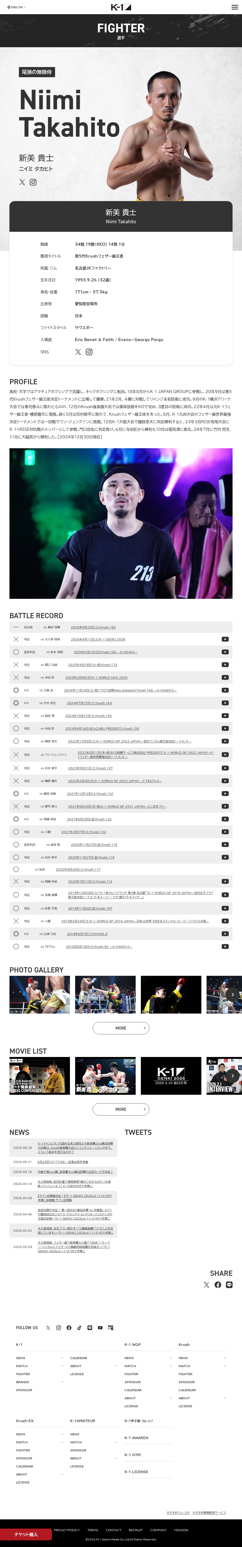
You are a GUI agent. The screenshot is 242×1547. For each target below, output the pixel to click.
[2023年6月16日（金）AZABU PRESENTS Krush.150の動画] (225, 728)
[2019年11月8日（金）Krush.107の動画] (225, 908)
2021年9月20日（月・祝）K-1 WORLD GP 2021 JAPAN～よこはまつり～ (117, 806)
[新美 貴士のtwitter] (22, 182)
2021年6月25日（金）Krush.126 (89, 819)
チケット (26, 1534)
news (20, 1358)
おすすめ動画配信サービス (209, 1512)
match (22, 1366)
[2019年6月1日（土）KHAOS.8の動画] (225, 934)
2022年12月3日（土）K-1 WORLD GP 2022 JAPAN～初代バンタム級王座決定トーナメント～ (130, 741)
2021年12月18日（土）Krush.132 (90, 793)
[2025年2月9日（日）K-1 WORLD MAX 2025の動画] (225, 677)
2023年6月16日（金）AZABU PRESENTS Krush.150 (102, 728)
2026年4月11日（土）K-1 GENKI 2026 (98, 639)
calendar (78, 1358)
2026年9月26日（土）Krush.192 (93, 627)
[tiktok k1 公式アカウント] (79, 1327)
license (77, 1374)
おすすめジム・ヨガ (178, 1512)
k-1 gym (133, 1455)
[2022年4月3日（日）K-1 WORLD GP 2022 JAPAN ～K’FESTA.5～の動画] (225, 781)
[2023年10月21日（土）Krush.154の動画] (225, 716)
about (75, 1366)
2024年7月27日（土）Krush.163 (89, 703)
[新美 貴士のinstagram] (33, 182)
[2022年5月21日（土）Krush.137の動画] (225, 768)
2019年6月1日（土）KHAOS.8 (87, 933)
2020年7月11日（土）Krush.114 (90, 881)
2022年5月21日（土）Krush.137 (90, 768)
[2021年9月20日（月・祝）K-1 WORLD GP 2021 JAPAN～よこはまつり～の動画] (225, 806)
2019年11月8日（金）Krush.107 (90, 908)
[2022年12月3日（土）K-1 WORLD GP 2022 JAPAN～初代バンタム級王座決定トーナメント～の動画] (225, 741)
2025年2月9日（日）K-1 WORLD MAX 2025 (96, 677)
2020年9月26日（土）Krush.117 (78, 869)
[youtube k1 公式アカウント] (100, 1327)
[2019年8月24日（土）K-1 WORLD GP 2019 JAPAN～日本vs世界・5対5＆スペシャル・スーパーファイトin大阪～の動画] (225, 921)
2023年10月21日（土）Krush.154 (88, 715)
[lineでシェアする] (229, 1284)
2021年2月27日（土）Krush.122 (83, 831)
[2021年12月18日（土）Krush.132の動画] (225, 793)
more (132, 1029)
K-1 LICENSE (136, 1472)
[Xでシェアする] (206, 1284)
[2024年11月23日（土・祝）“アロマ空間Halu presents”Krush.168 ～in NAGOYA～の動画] (225, 690)
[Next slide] (232, 995)
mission (181, 1530)
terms (92, 1530)
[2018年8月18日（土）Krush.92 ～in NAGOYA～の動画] (225, 946)
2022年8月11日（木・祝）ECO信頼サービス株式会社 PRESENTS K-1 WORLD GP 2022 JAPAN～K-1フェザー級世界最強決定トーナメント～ (146, 754)
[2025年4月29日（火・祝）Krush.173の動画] (225, 665)
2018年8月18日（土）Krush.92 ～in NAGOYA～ (99, 946)
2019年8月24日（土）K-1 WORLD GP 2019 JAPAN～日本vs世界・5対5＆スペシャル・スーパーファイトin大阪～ (135, 921)
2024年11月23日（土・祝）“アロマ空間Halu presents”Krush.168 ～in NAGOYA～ (120, 690)
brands (22, 1382)
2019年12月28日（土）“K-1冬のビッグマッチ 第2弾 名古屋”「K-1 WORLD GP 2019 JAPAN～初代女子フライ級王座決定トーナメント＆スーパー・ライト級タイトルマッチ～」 (140, 894)
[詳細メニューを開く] (235, 7)
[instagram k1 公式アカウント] (58, 1327)
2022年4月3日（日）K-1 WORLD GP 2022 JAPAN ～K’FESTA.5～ (115, 780)
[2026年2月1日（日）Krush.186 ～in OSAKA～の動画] (225, 652)
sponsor (24, 1390)
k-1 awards (136, 1438)
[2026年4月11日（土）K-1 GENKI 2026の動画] (225, 639)
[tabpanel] (39, 995)
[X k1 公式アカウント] (48, 1327)
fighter (23, 1374)
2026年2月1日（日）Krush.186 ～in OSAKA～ (106, 652)
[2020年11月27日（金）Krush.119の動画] (225, 844)
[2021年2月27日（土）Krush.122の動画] (225, 832)
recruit (136, 1530)
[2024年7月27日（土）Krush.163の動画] (225, 703)
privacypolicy (67, 1530)
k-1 (139, 1421)
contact (113, 1530)
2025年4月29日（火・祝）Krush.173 (92, 664)
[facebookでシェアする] (218, 1284)
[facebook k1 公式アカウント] (69, 1327)
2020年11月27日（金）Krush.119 (94, 844)
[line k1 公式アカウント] (90, 1327)
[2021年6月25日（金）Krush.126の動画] (225, 819)
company (158, 1530)
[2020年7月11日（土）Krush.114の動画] (225, 881)
